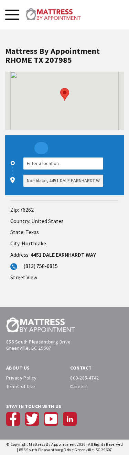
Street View (23, 277)
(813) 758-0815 (40, 265)
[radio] (41, 148)
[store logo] (53, 14)
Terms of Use (20, 386)
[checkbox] (115, 172)
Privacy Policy (21, 378)
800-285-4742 (84, 378)
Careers (79, 386)
